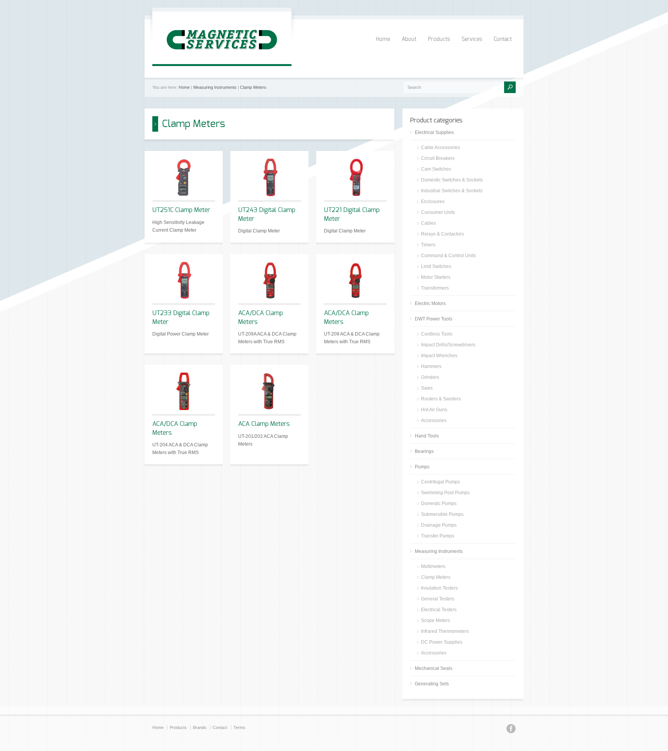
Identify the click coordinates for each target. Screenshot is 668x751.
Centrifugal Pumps (440, 482)
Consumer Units (438, 212)
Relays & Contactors (442, 234)
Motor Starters (435, 277)
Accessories (433, 420)
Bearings (424, 451)
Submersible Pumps (442, 514)
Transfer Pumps (437, 536)
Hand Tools (427, 436)
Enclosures (433, 201)
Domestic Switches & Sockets (452, 180)
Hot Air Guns (434, 409)
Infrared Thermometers (445, 631)
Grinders (430, 377)
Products (439, 39)
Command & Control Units (448, 255)
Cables (428, 223)
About (409, 39)
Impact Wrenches (439, 355)
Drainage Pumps (439, 525)
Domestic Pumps (439, 503)
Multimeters (433, 566)
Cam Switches (436, 169)
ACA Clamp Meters (264, 424)
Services (472, 39)
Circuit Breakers (438, 158)
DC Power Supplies (441, 642)
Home (383, 39)
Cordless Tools (436, 334)
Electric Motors (430, 303)
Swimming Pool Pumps (445, 492)
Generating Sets (432, 684)
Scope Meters (435, 620)
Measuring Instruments (215, 87)
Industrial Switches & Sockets (451, 190)
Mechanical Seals (433, 668)
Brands (199, 727)
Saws (427, 388)
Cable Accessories (440, 147)
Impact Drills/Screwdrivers (448, 345)
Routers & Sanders (441, 399)
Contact (503, 39)
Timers (428, 245)
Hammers (431, 366)
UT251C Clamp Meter (181, 210)
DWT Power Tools (433, 319)
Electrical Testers (439, 609)
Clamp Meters (253, 87)
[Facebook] (511, 730)
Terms (239, 727)
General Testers (437, 599)
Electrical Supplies (434, 132)
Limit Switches (436, 266)
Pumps (422, 467)
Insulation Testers (439, 588)
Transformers (435, 288)
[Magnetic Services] (222, 56)
